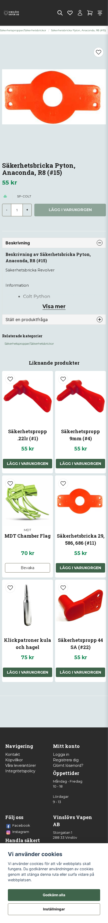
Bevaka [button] (27, 567)
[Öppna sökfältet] (60, 13)
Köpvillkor (14, 760)
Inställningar (54, 909)
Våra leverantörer (20, 765)
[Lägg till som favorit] (70, 13)
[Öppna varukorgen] (90, 13)
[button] (98, 52)
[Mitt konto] (80, 13)
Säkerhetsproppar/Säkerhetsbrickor (29, 343)
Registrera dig (66, 760)
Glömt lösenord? (68, 765)
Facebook (21, 825)
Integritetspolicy (20, 771)
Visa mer (54, 306)
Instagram (20, 832)
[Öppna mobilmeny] (100, 13)
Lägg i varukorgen (27, 463)
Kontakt (12, 754)
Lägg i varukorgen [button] (27, 672)
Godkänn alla (54, 895)
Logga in (61, 754)
